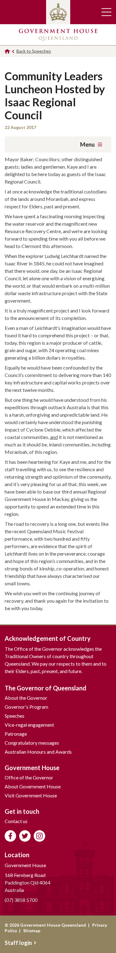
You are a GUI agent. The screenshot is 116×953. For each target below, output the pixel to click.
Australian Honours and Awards (38, 752)
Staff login (18, 942)
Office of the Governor (29, 777)
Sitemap (31, 930)
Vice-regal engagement (29, 725)
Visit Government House (31, 795)
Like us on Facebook (10, 836)
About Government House (33, 786)
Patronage (16, 734)
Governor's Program (26, 707)
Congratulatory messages (32, 743)
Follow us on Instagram (39, 836)
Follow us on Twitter (25, 836)
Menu (87, 144)
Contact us (16, 821)
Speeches (14, 716)
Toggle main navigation (106, 12)
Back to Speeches (33, 51)
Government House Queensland (58, 34)
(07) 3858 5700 (21, 900)
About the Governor (26, 698)
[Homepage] (7, 51)
